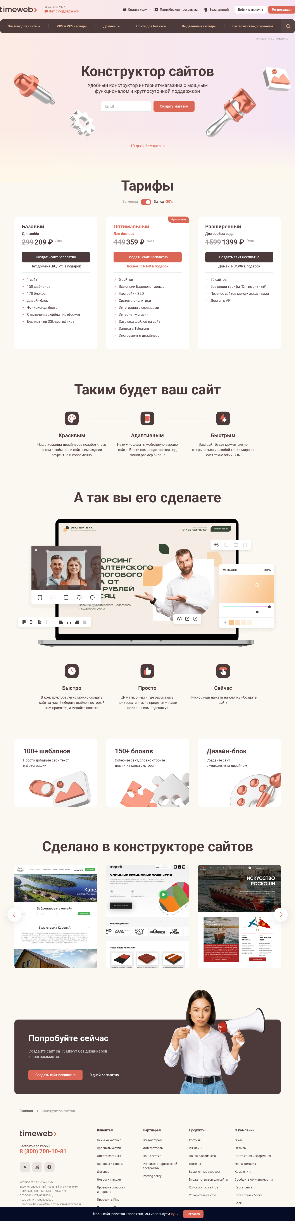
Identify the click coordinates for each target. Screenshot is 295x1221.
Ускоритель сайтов (202, 1195)
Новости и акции (109, 1179)
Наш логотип (152, 1156)
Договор (103, 1171)
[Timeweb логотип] (19, 9)
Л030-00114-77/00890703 (36, 1199)
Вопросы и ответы (110, 1164)
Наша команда (245, 1164)
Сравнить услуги (109, 1148)
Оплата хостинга (109, 1156)
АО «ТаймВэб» (44, 1182)
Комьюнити (243, 1171)
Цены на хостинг (109, 1140)
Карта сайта (243, 1187)
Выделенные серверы (204, 1171)
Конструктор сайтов (203, 1187)
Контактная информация (253, 1156)
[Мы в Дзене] (49, 1167)
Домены (195, 1164)
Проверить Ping (108, 1199)
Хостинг (194, 1140)
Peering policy (152, 1176)
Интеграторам (153, 1148)
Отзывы (241, 1148)
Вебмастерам (152, 1140)
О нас (239, 1140)
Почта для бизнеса (202, 1156)
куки (175, 1214)
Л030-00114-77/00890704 (36, 1195)
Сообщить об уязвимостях (254, 1179)
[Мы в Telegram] (25, 1167)
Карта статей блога (248, 1195)
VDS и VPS (196, 1148)
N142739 (60, 1191)
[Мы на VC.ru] (37, 1167)
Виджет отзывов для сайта (208, 1179)
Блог (238, 1203)
